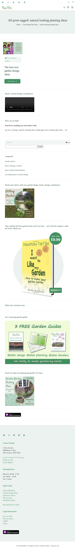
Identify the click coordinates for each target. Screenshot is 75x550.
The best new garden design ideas (11, 71)
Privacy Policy (8, 519)
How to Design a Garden (10, 59)
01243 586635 (8, 463)
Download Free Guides (11, 505)
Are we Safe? (7, 516)
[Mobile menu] (72, 7)
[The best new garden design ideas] (13, 47)
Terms (5, 524)
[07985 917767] (69, 2)
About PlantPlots (9, 490)
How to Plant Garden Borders (15, 170)
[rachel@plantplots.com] (74, 2)
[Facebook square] (2, 2)
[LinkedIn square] (13, 2)
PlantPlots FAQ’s (9, 500)
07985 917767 (8, 460)
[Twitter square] (24, 2)
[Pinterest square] (19, 2)
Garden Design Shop (10, 493)
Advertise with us (9, 495)
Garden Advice (10, 161)
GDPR (5, 521)
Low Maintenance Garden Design (16, 175)
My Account (7, 498)
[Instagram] (8, 2)
